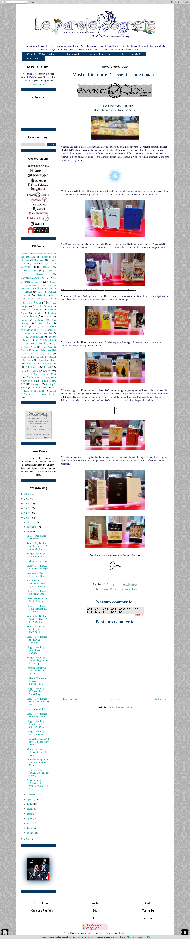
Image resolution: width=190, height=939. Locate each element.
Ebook (36, 288)
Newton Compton (29, 349)
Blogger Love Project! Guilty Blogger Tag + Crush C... (37, 608)
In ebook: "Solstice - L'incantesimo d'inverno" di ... (36, 680)
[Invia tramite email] (124, 584)
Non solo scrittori (33, 353)
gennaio (31, 832)
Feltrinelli (40, 295)
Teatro (26, 390)
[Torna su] (185, 932)
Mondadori (36, 336)
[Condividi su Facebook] (132, 584)
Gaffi (28, 302)
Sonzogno (35, 384)
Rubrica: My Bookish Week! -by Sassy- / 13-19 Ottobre (37, 618)
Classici (105, 589)
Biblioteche (46, 256)
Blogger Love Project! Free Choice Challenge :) (37, 649)
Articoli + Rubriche (100, 54)
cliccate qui (38, 83)
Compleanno (50, 270)
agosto (30, 799)
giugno (30, 808)
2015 (27, 512)
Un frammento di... (46, 393)
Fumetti (52, 298)
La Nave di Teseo (43, 323)
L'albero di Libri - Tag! (37, 560)
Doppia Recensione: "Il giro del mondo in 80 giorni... (38, 741)
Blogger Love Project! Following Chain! (37, 715)
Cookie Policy (39, 471)
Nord (49, 353)
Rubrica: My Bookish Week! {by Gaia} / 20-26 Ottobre (37, 546)
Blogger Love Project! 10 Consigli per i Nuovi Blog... (37, 691)
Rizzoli (47, 367)
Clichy (46, 267)
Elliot (40, 291)
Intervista (24, 320)
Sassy (46, 370)
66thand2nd (25, 253)
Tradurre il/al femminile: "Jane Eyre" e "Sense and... (38, 583)
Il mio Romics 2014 (36, 708)
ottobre (30, 531)
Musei (28, 340)
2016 (27, 508)
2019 (27, 493)
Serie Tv (24, 374)
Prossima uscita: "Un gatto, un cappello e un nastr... (37, 670)
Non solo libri (49, 350)
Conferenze (38, 274)
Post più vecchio (159, 698)
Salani (35, 370)
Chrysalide (48, 263)
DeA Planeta (47, 285)
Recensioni (72, 54)
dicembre (31, 521)
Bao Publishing (28, 256)
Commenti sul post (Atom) (119, 706)
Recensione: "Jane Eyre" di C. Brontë (37, 574)
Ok (148, 936)
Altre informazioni (135, 936)
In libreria (31, 316)
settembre (32, 794)
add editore (37, 253)
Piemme (29, 359)
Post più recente (70, 698)
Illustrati (52, 312)
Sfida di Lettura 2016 (45, 374)
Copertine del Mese (31, 281)
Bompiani (38, 259)
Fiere (53, 295)
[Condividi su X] (129, 584)
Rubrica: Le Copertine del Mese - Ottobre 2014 (37, 762)
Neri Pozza (47, 346)
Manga (43, 330)
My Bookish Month (35, 343)
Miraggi (24, 337)
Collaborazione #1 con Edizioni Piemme (37, 600)
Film (28, 298)
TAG (43, 387)
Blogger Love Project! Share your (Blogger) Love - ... (38, 701)
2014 (27, 517)
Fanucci (52, 291)
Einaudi (114, 589)
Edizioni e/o (50, 288)
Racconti (31, 363)
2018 (27, 498)
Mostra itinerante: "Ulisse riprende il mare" (36, 751)
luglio (30, 803)
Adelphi (49, 253)
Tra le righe (38, 390)
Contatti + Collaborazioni (41, 54)
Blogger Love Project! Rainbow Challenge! (37, 567)
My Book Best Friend (46, 340)
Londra (24, 326)
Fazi (28, 295)
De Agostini (30, 285)
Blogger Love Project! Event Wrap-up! (37, 555)
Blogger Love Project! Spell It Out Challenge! (37, 639)
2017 (27, 503)
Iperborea (38, 319)
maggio (31, 813)
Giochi (49, 306)
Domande (25, 288)
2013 (27, 838)
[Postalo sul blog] (127, 584)
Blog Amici (33, 58)
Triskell (52, 390)
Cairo (35, 263)
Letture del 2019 (131, 54)
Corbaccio (51, 281)
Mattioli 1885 (29, 333)
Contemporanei (32, 277)
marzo (30, 823)
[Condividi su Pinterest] (135, 584)
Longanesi (39, 326)
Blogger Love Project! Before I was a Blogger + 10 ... (37, 723)
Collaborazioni (29, 270)
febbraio (31, 827)
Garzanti (37, 306)
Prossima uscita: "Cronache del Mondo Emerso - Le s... (37, 784)
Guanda (37, 312)
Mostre (127, 589)
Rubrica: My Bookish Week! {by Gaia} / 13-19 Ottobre (37, 629)
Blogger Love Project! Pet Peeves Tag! (37, 592)
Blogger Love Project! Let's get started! (37, 733)
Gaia (121, 589)
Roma (135, 589)
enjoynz (101, 932)
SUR (35, 387)
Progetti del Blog (47, 359)
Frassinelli (39, 298)
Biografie (25, 260)
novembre (32, 526)
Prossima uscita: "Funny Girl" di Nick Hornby (38, 772)
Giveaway (36, 309)
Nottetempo (25, 356)
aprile (30, 818)
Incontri (47, 316)
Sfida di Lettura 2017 (35, 377)
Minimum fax (45, 333)
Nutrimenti (37, 356)
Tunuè (27, 393)
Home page (114, 698)
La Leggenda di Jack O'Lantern (36, 537)
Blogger (121, 932)
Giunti (23, 309)
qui (135, 554)
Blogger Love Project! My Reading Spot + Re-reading (37, 660)
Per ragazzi (50, 356)
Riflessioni (33, 367)
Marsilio (52, 330)
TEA (54, 387)
